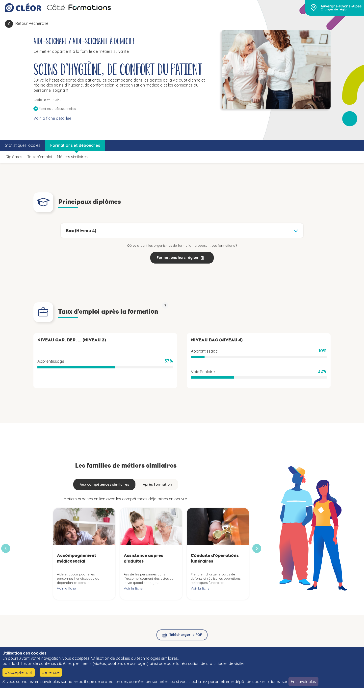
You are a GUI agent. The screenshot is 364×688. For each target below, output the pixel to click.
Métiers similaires (72, 156)
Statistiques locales (22, 145)
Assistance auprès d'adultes (143, 558)
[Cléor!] (23, 7)
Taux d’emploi (39, 156)
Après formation (157, 484)
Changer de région (334, 9)
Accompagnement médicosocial (76, 558)
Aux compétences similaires (104, 484)
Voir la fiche (66, 588)
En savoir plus (303, 681)
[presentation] (256, 548)
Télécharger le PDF (185, 634)
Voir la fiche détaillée (52, 118)
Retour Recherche (31, 23)
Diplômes (13, 156)
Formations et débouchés (75, 145)
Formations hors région (177, 257)
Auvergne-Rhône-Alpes (341, 6)
